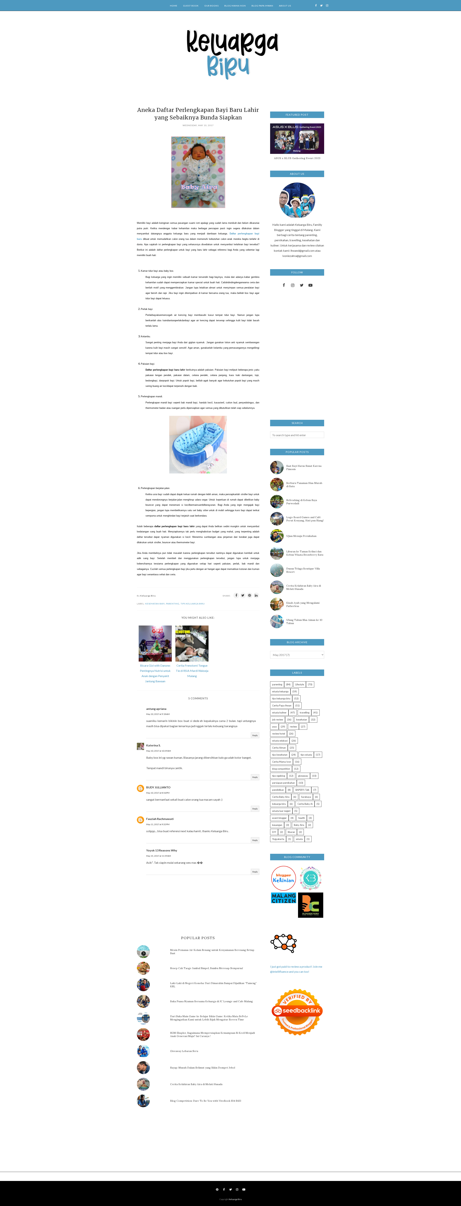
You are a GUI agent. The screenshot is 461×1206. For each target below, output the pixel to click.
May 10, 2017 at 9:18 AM (158, 714)
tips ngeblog (278, 775)
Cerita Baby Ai (305, 803)
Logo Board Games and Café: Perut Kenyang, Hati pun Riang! (305, 519)
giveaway (303, 775)
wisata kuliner (279, 712)
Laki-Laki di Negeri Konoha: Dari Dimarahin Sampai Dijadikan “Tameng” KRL (213, 985)
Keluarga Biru (235, 1199)
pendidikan (278, 789)
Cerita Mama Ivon (281, 761)
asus (274, 726)
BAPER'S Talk (302, 789)
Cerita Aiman (279, 747)
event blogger (279, 817)
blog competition (281, 768)
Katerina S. (153, 745)
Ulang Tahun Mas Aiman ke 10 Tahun (304, 621)
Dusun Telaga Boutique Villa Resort (303, 570)
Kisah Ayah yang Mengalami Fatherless (302, 604)
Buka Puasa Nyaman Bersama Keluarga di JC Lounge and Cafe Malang (211, 1001)
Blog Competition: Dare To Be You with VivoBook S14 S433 (205, 1100)
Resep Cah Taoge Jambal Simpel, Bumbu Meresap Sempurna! (206, 968)
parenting (172, 603)
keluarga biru (279, 803)
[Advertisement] (164, 1140)
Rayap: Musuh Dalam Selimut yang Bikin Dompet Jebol (202, 1067)
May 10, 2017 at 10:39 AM (158, 750)
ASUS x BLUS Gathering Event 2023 (297, 158)
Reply (255, 735)
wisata (299, 839)
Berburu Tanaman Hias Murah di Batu (304, 484)
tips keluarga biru (193, 603)
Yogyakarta (278, 839)
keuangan (277, 825)
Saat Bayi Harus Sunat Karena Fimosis (303, 467)
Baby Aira (299, 825)
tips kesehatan (279, 754)
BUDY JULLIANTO (158, 787)
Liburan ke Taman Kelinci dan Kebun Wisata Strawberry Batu (304, 553)
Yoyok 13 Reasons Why (161, 850)
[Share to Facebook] (236, 595)
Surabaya (306, 796)
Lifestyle (299, 684)
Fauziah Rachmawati (160, 818)
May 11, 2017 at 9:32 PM (157, 824)
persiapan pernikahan (283, 782)
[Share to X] (243, 595)
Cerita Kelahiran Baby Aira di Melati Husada (196, 1084)
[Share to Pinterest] (249, 595)
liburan (291, 832)
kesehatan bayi (155, 603)
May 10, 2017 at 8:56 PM (157, 792)
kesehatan (301, 719)
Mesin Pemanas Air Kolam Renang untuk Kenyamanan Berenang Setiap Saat (212, 951)
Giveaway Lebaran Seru (184, 1051)
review (293, 726)
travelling (304, 712)
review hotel (278, 733)
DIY (274, 832)
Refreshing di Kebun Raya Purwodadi (301, 502)
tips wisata (306, 754)
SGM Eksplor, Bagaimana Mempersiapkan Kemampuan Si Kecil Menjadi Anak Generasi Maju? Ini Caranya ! (212, 1034)
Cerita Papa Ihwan (281, 705)
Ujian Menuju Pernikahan (301, 536)
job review (277, 719)
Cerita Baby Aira (280, 796)
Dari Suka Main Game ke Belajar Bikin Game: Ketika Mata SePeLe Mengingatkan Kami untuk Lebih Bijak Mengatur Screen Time (209, 1018)
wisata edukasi (280, 740)
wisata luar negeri (281, 810)
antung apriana (156, 708)
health (301, 817)
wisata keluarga (280, 691)
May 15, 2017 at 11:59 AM (158, 856)
